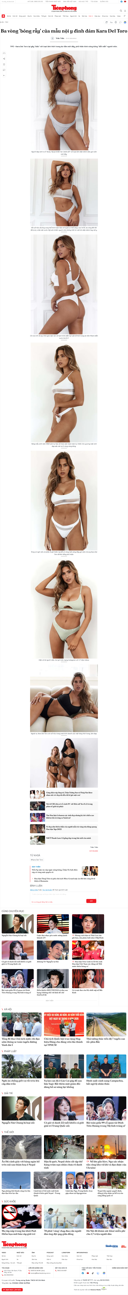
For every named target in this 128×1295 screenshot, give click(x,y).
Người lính (73, 16)
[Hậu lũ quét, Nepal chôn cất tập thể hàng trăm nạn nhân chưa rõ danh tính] (64, 1147)
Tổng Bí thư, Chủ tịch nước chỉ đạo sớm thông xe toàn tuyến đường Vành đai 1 (21, 1041)
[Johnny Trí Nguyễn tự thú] (53, 950)
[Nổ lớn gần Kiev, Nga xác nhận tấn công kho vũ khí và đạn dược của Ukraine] (106, 1147)
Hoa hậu (112, 16)
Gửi (91, 901)
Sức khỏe (37, 16)
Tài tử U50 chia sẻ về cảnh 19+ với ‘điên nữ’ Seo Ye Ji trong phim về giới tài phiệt (69, 805)
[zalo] (99, 1273)
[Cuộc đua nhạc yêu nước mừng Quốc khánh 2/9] (53, 923)
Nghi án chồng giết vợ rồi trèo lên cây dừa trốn (20, 1082)
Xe (79, 16)
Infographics (82, 1252)
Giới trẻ (50, 16)
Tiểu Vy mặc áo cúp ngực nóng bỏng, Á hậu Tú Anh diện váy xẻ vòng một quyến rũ (55, 871)
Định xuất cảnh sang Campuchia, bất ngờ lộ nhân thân (104, 1082)
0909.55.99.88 (35, 1270)
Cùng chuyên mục (13, 911)
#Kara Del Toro (37, 860)
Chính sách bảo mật (120, 1268)
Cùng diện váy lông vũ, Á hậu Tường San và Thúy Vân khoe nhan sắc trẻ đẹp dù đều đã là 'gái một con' (69, 793)
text (111, 22)
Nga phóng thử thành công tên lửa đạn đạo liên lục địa (16, 1192)
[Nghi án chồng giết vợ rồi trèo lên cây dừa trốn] (22, 1066)
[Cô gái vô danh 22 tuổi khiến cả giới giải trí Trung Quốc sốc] (18, 950)
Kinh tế (15, 16)
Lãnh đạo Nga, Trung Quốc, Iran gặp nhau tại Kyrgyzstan (79, 1192)
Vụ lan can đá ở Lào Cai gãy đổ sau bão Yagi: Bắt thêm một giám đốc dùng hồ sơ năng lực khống (63, 1083)
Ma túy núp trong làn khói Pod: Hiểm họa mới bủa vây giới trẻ (19, 1232)
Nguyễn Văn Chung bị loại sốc (14, 935)
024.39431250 (8, 1275)
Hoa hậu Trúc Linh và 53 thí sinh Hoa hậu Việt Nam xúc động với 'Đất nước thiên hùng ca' (87, 963)
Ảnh (33, 1252)
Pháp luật (58, 16)
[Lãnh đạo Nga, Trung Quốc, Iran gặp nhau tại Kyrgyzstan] (80, 1180)
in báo (116, 22)
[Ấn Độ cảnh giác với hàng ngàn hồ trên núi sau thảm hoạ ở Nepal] (22, 1147)
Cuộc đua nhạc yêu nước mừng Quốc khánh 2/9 (52, 936)
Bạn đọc (109, 1259)
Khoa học (105, 16)
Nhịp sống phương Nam (54, 1263)
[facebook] (121, 1)
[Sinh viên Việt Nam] (112, 1246)
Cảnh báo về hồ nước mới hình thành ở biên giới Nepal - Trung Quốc (47, 1193)
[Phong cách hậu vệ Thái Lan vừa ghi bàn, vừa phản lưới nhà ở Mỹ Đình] (88, 923)
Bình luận (4, 70)
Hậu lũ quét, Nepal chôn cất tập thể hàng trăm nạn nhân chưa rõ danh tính (63, 1164)
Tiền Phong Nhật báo (53, 1)
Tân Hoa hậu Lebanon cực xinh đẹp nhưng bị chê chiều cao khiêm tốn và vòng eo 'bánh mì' (70, 816)
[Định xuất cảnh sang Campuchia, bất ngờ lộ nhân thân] (106, 1066)
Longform (66, 1252)
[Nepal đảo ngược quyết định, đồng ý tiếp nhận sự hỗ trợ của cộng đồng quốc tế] (112, 1180)
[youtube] (125, 1)
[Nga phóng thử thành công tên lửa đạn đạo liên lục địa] (16, 1180)
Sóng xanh (22, 16)
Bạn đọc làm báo (13, 1290)
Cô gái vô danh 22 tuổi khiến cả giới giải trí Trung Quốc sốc (16, 962)
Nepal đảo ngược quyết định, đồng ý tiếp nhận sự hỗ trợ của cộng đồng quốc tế (110, 1193)
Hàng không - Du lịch (8, 1263)
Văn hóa (84, 16)
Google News (125, 22)
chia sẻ (107, 22)
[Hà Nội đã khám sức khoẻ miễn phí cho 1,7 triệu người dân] (106, 1217)
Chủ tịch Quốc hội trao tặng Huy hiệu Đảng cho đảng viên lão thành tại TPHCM (63, 1041)
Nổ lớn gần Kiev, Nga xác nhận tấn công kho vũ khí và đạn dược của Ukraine (106, 1164)
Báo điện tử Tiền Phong (64, 8)
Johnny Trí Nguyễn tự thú (48, 961)
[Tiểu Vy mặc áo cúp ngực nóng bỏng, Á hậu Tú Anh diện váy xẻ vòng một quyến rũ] (90, 871)
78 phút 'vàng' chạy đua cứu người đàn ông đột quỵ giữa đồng (62, 1232)
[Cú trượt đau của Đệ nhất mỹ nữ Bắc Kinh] (88, 978)
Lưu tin (4, 64)
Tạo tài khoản (47, 890)
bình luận (120, 22)
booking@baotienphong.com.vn (40, 1273)
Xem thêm (124, 16)
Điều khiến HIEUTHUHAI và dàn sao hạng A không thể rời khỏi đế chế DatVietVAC (52, 992)
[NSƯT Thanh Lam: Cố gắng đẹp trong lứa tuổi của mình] (37, 840)
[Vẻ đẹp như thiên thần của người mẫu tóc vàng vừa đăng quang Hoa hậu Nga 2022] (37, 828)
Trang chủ (3, 16)
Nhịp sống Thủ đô (37, 1263)
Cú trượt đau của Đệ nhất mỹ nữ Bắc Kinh (87, 991)
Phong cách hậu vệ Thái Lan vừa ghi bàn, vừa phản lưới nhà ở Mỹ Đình (88, 936)
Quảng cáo (104, 1)
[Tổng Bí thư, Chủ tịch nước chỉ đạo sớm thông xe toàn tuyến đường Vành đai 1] (22, 1024)
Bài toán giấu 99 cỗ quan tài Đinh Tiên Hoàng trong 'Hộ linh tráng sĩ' (16, 991)
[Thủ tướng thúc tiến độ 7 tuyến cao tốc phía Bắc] (106, 1024)
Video (119, 16)
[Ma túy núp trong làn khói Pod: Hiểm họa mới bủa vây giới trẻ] (22, 1217)
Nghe (4, 53)
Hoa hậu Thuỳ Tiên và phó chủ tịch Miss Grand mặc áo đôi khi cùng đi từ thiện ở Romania (64, 879)
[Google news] (105, 1273)
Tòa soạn (94, 1)
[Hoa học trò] (123, 1246)
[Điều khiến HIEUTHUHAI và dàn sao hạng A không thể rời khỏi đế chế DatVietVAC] (53, 978)
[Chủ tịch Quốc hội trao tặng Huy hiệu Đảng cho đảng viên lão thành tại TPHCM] (64, 1024)
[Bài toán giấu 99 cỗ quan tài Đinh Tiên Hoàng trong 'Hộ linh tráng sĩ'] (18, 978)
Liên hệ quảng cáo (35, 1268)
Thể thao (65, 16)
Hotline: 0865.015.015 (35, 1)
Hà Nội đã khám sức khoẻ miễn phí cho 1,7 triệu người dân (105, 1232)
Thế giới (43, 16)
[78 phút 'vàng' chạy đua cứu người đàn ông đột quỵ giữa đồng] (64, 1217)
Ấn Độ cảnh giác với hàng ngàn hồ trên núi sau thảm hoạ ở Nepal (21, 1163)
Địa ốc (30, 16)
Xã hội (9, 16)
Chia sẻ (4, 59)
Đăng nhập (34, 890)
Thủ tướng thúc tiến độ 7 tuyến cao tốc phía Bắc (105, 1040)
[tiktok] (94, 1273)
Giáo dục (97, 16)
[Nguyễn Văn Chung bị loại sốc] (18, 923)
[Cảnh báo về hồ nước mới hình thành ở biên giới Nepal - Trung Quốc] (48, 1180)
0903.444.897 (62, 1270)
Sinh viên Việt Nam (69, 1)
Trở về (4, 76)
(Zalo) (43, 1270)
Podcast (50, 1252)
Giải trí (91, 16)
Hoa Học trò (83, 1)
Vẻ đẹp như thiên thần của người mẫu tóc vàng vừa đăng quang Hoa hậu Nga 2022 (71, 828)
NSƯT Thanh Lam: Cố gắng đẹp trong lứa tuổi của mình (68, 838)
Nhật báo (20, 1252)
